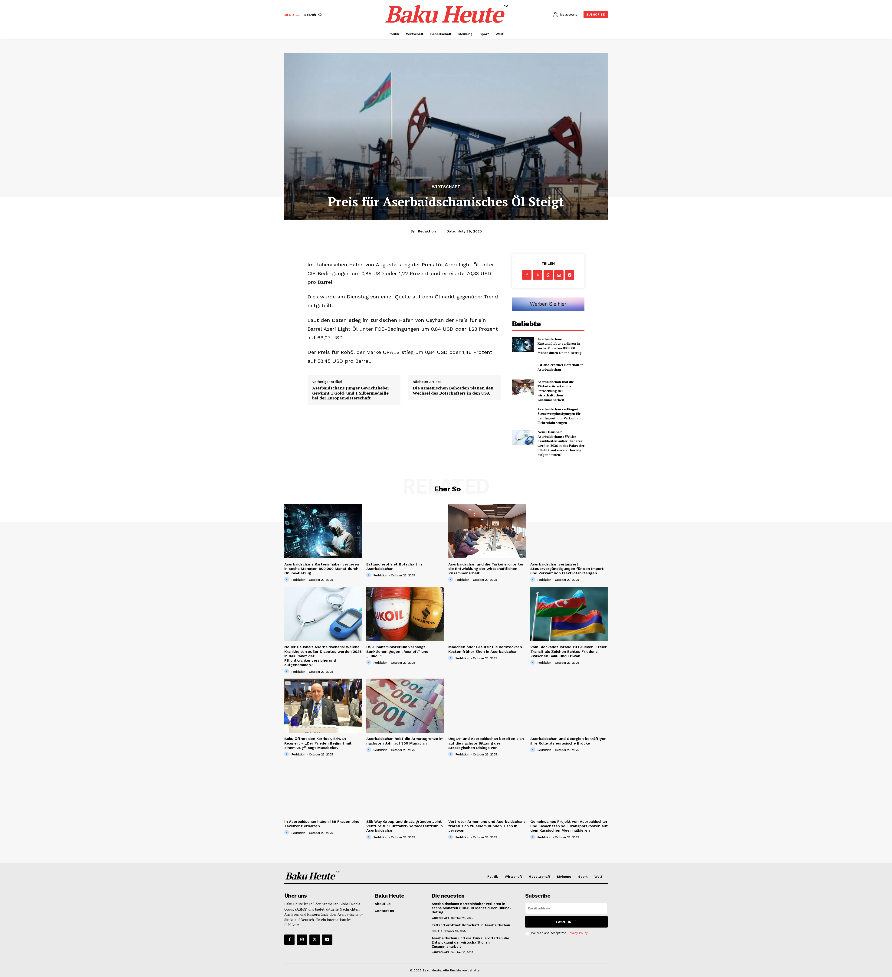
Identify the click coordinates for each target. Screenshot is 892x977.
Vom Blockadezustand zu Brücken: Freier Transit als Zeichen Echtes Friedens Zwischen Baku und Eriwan (568, 651)
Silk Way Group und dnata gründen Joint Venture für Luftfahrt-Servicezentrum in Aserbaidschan (404, 826)
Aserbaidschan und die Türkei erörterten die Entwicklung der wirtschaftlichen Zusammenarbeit (556, 390)
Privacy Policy (577, 933)
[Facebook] (526, 275)
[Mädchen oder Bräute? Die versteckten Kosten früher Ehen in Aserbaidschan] (487, 614)
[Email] (559, 275)
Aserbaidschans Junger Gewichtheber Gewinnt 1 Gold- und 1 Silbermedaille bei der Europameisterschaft (350, 393)
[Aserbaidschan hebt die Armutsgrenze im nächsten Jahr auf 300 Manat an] (405, 706)
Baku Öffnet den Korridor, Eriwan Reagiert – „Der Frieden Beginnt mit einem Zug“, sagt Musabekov (318, 743)
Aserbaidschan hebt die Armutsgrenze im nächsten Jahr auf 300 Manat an (404, 740)
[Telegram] (569, 275)
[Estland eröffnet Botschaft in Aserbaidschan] (523, 367)
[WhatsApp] (548, 275)
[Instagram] (302, 940)
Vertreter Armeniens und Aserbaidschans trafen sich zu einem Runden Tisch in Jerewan (487, 826)
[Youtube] (327, 940)
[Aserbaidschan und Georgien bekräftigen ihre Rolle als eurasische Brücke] (569, 706)
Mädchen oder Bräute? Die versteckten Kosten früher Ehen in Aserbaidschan (485, 649)
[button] (314, 15)
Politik (437, 931)
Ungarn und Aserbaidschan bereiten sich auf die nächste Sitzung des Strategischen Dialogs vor (486, 743)
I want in (563, 922)
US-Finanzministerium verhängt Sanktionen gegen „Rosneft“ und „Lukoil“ (397, 651)
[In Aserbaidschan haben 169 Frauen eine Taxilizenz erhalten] (323, 788)
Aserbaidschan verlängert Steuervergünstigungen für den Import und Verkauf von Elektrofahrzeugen (560, 416)
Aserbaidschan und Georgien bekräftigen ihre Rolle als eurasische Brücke (568, 740)
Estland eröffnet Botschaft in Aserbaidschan (561, 367)
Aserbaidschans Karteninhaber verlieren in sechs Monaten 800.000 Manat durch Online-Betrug (559, 346)
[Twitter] (537, 275)
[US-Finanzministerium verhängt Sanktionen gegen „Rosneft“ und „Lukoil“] (405, 614)
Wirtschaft (446, 187)
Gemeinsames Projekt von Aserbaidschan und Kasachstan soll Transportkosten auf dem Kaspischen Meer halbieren (569, 826)
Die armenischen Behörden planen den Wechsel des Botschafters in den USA (453, 390)
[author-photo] (287, 579)
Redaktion (427, 231)
